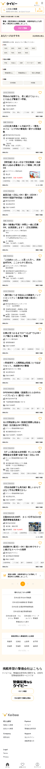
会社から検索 (8, 728)
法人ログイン (29, 737)
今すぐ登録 (22, 28)
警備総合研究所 (30, 728)
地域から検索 (8, 725)
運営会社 (6, 737)
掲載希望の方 (29, 741)
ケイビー (28, 725)
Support (28, 733)
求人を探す (7, 721)
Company (7, 733)
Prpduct (28, 721)
